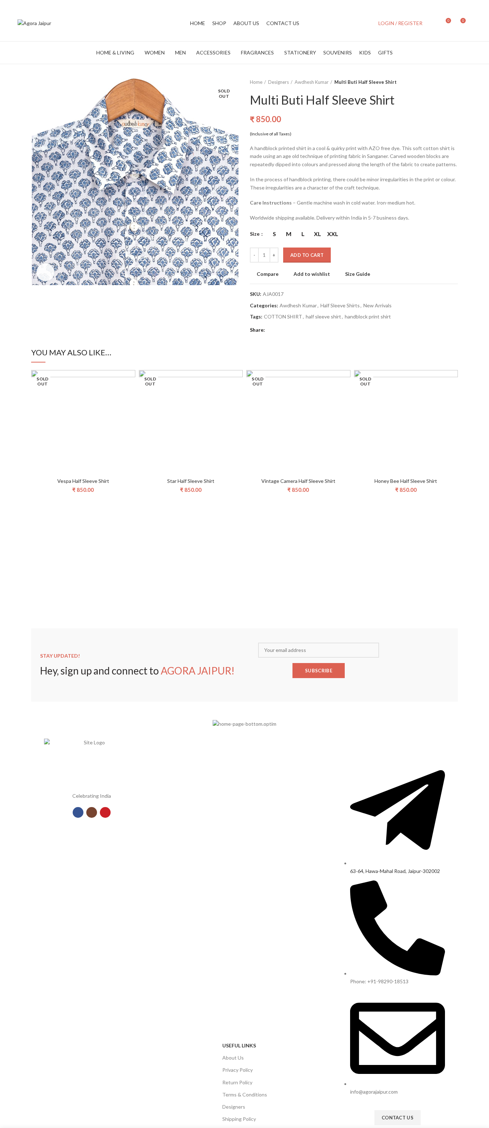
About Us (233, 1058)
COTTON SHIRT (283, 317)
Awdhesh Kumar (312, 82)
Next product (454, 82)
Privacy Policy (237, 1070)
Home (256, 82)
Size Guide (357, 274)
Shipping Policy (239, 1119)
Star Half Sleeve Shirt (190, 481)
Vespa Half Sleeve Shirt (83, 481)
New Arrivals (377, 305)
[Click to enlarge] (45, 272)
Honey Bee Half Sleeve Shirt (405, 481)
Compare (268, 274)
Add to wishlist (312, 274)
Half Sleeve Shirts (340, 305)
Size (255, 234)
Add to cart (307, 255)
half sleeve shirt (323, 317)
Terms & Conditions (244, 1094)
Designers (278, 82)
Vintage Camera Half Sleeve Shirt (298, 481)
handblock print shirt (368, 317)
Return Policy (237, 1082)
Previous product (440, 82)
